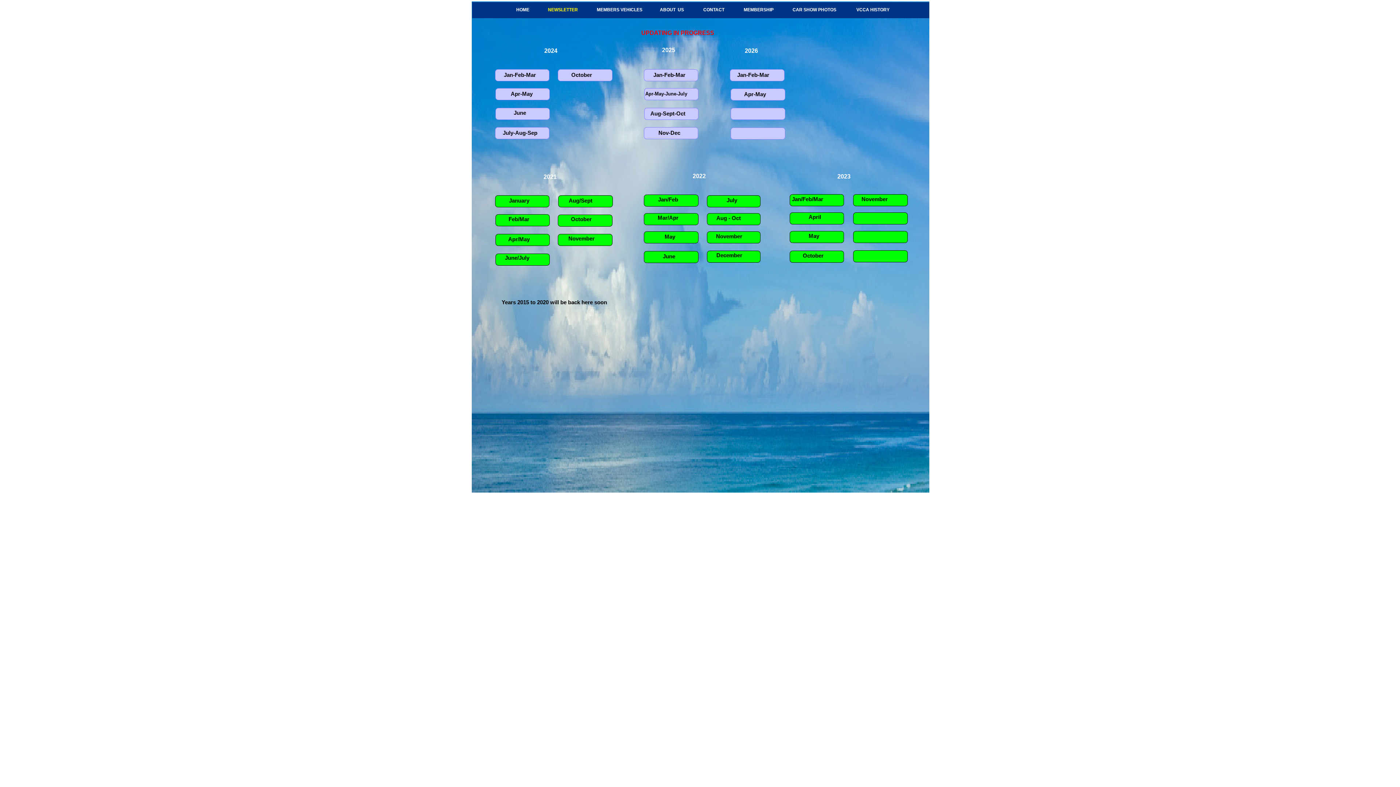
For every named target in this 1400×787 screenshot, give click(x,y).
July (732, 200)
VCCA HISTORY (873, 9)
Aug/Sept (580, 200)
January (519, 200)
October (581, 219)
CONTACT (713, 9)
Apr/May (519, 239)
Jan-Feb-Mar (520, 75)
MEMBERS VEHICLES (619, 9)
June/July (517, 258)
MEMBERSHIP (759, 9)
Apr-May (755, 94)
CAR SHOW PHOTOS (814, 9)
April (815, 217)
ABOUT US (672, 9)
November (581, 238)
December (729, 255)
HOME (522, 9)
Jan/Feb (668, 199)
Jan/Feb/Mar (807, 199)
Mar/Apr (668, 218)
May (670, 237)
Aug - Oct (727, 218)
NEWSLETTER (563, 9)
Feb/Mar (519, 219)
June (669, 256)
